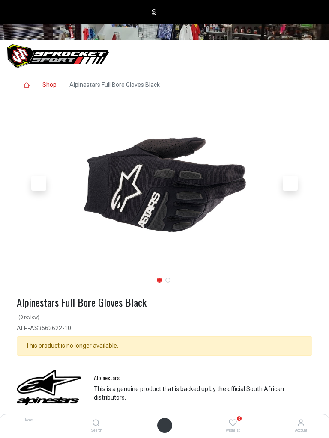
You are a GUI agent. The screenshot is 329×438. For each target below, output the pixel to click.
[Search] (96, 423)
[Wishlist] (233, 423)
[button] (39, 183)
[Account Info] (301, 423)
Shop (49, 84)
